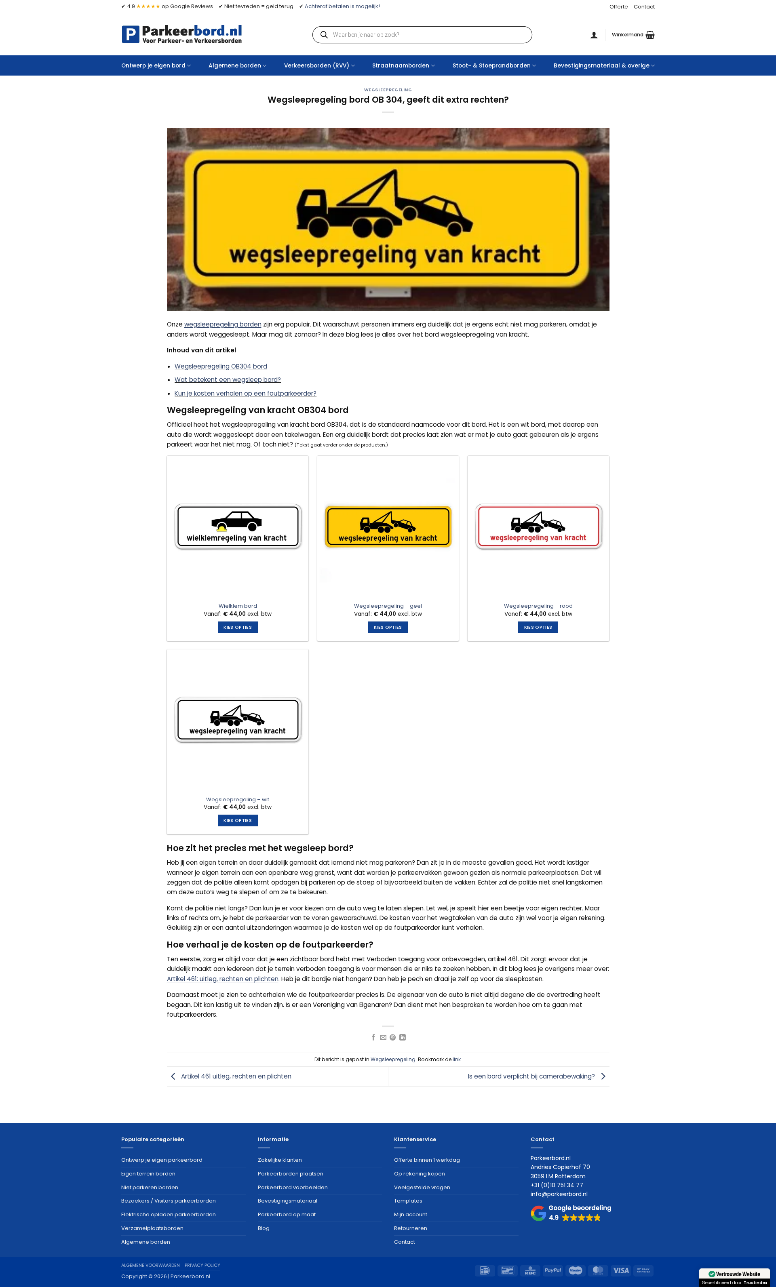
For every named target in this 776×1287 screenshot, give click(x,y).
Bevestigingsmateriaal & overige (601, 66)
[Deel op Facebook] (373, 1037)
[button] (633, 34)
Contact (644, 7)
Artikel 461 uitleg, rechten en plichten (235, 1076)
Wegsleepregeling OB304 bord (221, 366)
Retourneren (410, 1228)
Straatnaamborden (400, 66)
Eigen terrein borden (148, 1173)
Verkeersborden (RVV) (316, 66)
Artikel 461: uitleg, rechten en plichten (222, 979)
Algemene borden (235, 66)
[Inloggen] (594, 34)
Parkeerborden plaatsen (290, 1173)
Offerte (618, 7)
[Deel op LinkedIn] (402, 1037)
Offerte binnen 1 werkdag (427, 1160)
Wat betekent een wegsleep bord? (228, 379)
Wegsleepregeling (388, 90)
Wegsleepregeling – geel (388, 606)
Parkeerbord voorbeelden (293, 1187)
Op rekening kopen (419, 1173)
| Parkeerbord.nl (189, 1276)
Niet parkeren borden (149, 1187)
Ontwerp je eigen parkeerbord (161, 1160)
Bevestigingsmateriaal (287, 1201)
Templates (408, 1201)
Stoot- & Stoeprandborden (492, 66)
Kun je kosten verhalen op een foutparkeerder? (245, 393)
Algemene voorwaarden (150, 1265)
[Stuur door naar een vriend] (383, 1037)
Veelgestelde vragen (422, 1187)
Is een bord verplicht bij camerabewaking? (532, 1076)
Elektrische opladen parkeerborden (168, 1214)
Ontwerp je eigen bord (153, 66)
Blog (264, 1228)
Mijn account (410, 1214)
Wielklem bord (238, 606)
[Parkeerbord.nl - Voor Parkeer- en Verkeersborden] (181, 34)
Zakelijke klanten (280, 1160)
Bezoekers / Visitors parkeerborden (168, 1201)
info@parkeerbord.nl (559, 1194)
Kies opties (238, 627)
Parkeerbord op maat (287, 1214)
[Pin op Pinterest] (393, 1037)
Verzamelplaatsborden (152, 1228)
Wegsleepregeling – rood (538, 606)
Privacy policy (202, 1265)
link (457, 1059)
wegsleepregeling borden (222, 324)
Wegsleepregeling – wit (237, 799)
